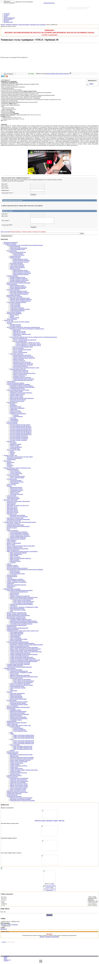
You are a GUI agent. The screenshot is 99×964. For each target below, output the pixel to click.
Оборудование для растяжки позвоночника (18, 519)
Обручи (9, 564)
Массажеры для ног (12, 506)
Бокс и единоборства (12, 706)
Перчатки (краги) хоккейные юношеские (21, 299)
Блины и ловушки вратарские (18, 252)
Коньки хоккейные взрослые (17, 288)
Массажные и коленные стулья (15, 518)
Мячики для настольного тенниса (19, 785)
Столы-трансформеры (16, 447)
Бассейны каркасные (15, 326)
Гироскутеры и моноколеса (17, 408)
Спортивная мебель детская (17, 388)
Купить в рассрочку (50, 73)
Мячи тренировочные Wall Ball (18, 552)
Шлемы (12, 316)
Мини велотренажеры (16, 715)
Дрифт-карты (13, 409)
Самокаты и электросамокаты (18, 413)
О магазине (7, 13)
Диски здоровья (11, 541)
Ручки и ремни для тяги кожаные (22, 600)
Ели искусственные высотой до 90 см (20, 424)
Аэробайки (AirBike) (15, 710)
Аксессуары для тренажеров (14, 669)
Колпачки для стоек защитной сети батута (24, 373)
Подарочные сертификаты (11, 242)
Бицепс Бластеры (14, 593)
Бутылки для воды (12, 527)
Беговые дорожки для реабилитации (16, 612)
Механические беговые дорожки (18, 701)
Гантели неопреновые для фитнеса (19, 533)
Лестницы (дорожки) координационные (17, 548)
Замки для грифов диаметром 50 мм (22, 749)
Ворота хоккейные (15, 246)
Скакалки (9, 577)
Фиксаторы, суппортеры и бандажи (16, 584)
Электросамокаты (18, 416)
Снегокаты (13, 417)
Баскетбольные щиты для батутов (22, 355)
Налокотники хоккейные (13, 295)
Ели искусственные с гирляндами (19, 437)
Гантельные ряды (11, 626)
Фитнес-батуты (17, 335)
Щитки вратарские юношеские (21, 271)
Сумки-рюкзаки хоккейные (17, 310)
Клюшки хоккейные (12, 275)
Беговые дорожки (11, 700)
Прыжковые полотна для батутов (22, 377)
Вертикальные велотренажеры (18, 717)
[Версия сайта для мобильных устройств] (40, 961)
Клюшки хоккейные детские (17, 277)
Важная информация (9, 17)
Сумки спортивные (15, 306)
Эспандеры (10, 587)
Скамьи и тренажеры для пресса (18, 765)
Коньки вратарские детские (20, 259)
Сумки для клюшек (15, 303)
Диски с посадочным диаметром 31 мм (23, 742)
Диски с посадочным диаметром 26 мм (23, 740)
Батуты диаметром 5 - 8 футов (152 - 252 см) (28, 342)
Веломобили (13, 405)
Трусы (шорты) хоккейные (14, 312)
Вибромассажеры (11, 502)
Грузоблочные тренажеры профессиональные (22, 643)
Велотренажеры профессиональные (16, 618)
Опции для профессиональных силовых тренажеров (24, 647)
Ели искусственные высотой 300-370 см (20, 434)
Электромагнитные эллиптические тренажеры (22, 800)
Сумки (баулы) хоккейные (17, 307)
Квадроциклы (10, 462)
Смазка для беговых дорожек (18, 609)
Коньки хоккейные (12, 284)
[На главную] (9, 5)
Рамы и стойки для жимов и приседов (20, 760)
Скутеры (9, 466)
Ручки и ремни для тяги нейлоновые (23, 603)
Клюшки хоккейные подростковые (19, 280)
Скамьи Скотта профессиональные (19, 655)
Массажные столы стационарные (19, 516)
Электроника (13, 605)
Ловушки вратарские (18, 255)
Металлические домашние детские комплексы (22, 387)
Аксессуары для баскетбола (17, 693)
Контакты (6, 20)
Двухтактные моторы (15, 480)
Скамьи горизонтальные (16, 763)
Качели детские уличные (16, 397)
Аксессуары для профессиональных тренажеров (19, 590)
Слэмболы (13, 562)
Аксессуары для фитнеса (13, 523)
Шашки (12, 454)
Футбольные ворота (12, 795)
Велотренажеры (11, 708)
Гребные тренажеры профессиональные (17, 628)
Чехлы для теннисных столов (18, 789)
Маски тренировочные (13, 550)
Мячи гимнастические (16, 554)
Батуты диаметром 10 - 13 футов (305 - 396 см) (28, 344)
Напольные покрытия (13, 629)
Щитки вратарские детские (20, 270)
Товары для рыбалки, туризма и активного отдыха (17, 468)
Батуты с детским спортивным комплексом (24, 339)
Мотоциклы (10, 465)
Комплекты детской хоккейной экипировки (18, 282)
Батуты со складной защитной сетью (23, 346)
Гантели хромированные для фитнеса (20, 536)
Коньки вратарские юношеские (21, 260)
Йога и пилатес (11, 544)
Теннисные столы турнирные (37, 24)
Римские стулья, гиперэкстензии (18, 761)
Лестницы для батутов (19, 360)
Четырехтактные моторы (16, 481)
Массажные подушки (12, 512)
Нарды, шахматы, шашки (13, 449)
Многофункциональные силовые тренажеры (22, 757)
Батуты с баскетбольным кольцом (22, 349)
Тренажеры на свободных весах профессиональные (23, 661)
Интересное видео (7, 959)
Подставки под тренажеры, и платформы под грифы (24, 607)
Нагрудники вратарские (16, 263)
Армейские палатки (15, 491)
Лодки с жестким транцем (17, 477)
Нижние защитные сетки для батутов (23, 363)
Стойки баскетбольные (16, 697)
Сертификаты (6, 956)
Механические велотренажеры (18, 711)
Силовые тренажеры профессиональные (17, 641)
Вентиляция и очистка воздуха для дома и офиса (20, 456)
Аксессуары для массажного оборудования (18, 501)
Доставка (6, 15)
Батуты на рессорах (18, 348)
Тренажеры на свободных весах (18, 772)
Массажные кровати (12, 509)
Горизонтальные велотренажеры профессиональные (24, 622)
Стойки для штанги (15, 771)
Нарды (12, 451)
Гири (11, 732)
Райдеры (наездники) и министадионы (17, 792)
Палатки (9, 486)
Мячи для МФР (14, 555)
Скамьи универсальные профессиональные (21, 657)
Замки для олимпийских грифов (18, 639)
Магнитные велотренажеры (17, 712)
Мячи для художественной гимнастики (20, 558)
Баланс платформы (15, 572)
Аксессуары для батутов (16, 353)
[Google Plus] (7, 76)
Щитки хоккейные (12, 319)
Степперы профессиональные (15, 665)
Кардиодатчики (14, 594)
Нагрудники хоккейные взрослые (19, 294)
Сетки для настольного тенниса (18, 788)
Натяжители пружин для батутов (22, 362)
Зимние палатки (14, 493)
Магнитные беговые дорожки (18, 703)
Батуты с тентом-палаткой (20, 352)
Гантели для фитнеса (12, 530)
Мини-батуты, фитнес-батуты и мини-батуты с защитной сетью (27, 328)
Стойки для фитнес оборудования (16, 580)
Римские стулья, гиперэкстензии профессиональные (24, 650)
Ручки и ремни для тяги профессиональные (21, 598)
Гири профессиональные (16, 633)
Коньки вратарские (15, 257)
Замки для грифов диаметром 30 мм (22, 747)
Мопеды (9, 463)
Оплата (6, 16)
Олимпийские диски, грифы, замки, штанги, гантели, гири (22, 630)
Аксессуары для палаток (16, 494)
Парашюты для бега (12, 565)
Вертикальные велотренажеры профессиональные (23, 621)
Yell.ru (52, 883)
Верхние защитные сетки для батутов (23, 356)
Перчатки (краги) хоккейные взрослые (20, 300)
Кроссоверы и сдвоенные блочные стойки (21, 754)
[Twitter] (3, 76)
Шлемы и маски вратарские (17, 267)
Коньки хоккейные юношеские (18, 287)
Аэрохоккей (13, 442)
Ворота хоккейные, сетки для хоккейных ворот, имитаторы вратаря (25, 245)
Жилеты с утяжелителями (14, 543)
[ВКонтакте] (2, 76)
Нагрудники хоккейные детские (18, 291)
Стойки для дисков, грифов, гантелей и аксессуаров (24, 770)
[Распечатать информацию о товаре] (70, 73)
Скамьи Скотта (14, 767)
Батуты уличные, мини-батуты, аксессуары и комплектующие (23, 327)
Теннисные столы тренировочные (19, 781)
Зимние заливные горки (16, 395)
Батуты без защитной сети (20, 338)
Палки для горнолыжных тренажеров (20, 683)
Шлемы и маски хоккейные (14, 313)
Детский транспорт (12, 402)
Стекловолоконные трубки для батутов (23, 378)
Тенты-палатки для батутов (20, 366)
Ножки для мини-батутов (20, 374)
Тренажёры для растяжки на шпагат (16, 790)
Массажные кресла (12, 508)
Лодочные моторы (12, 479)
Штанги (12, 750)
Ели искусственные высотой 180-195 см (20, 430)
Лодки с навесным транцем (17, 476)
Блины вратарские (18, 253)
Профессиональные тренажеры (12, 589)
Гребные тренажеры (12, 724)
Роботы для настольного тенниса (19, 783)
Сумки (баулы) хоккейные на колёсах (20, 309)
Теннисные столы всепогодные (18, 779)
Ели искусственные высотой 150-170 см (20, 429)
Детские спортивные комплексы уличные (18, 390)
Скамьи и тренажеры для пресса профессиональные (24, 654)
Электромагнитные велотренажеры (19, 714)
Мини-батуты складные (19, 331)
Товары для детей (8, 320)
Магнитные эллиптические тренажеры (20, 799)
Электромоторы (14, 483)
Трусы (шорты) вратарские (17, 266)
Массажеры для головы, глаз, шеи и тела (17, 505)
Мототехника (7, 461)
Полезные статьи (8, 22)
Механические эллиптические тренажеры (21, 797)
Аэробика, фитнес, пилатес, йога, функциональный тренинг (20, 522)
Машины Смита (14, 756)
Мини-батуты (16, 330)
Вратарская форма (12, 250)
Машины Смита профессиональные (19, 646)
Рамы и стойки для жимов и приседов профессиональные (25, 648)
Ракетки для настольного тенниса (19, 786)
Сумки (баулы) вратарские (17, 264)
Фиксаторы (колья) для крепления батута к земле (26, 367)
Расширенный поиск (49, 3)
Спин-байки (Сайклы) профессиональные (21, 623)
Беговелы (12, 403)
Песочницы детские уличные (18, 399)
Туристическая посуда (13, 497)
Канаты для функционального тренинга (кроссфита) (21, 545)
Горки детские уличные (16, 391)
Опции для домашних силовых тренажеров (21, 758)
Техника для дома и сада (10, 455)
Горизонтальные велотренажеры (18, 718)
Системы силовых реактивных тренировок (18, 664)
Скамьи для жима (14, 764)
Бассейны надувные (15, 324)
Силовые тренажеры (12, 753)
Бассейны (9, 323)
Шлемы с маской (14, 317)
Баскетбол (9, 692)
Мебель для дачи (11, 484)
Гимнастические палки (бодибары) (16, 538)
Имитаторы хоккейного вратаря (18, 248)
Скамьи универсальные (16, 768)
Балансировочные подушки (17, 573)
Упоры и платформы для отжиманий (16, 582)
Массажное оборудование (11, 500)
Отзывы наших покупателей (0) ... (13, 200)
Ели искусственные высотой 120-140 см (20, 427)
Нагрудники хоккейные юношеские (19, 292)
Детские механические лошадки (15, 383)
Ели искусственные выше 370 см (19, 435)
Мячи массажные (14, 559)
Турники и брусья (15, 774)
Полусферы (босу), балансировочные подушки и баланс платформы (25, 569)
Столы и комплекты (15, 472)
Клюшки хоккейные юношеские (18, 278)
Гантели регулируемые (19, 729)
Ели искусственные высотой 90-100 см (20, 426)
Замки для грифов (15, 744)
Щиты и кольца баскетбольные (18, 699)
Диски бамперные (15, 636)
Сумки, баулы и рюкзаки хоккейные (16, 302)
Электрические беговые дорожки (19, 704)
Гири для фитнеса (11, 540)
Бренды (5, 957)
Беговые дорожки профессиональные (17, 614)
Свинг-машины (11, 504)
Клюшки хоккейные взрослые (18, 281)
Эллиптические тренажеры (14, 796)
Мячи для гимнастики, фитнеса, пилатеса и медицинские (22, 551)
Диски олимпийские (15, 637)
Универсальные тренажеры (14, 793)
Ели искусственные (12, 423)
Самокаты (16, 415)
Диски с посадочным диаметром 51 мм (23, 743)
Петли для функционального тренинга (17, 568)
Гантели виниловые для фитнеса (18, 532)
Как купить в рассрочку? (62, 73)
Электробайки (14, 419)
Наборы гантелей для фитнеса (18, 537)
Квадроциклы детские (16, 412)
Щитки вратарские (15, 268)
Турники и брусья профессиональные (20, 662)
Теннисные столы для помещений (19, 778)
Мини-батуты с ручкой (19, 332)
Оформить (49, 915)
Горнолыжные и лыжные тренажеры (16, 722)
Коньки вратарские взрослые (21, 262)
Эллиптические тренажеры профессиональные (19, 667)
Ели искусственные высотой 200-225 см (20, 431)
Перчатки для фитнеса (13, 566)
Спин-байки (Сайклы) (16, 719)
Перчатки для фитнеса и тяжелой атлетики (21, 685)
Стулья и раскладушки (16, 473)
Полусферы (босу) (15, 571)
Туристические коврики (13, 498)
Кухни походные (14, 470)
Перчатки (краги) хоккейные (14, 296)
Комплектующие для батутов (18, 369)
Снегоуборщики (11, 459)
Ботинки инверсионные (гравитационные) (18, 526)
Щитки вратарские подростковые (22, 273)
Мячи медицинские (15, 561)
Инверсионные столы (13, 751)
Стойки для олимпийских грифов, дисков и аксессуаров (25, 660)
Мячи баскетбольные (15, 694)
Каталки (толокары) (15, 410)
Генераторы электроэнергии (14, 458)
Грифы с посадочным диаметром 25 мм (23, 735)
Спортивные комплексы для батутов (23, 365)
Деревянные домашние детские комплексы (21, 385)
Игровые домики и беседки (17, 394)
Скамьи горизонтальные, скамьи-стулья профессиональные (26, 651)
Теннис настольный (23, 24)
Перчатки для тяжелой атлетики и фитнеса (21, 604)
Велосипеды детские (15, 406)
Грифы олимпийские (15, 635)
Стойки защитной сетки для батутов (22, 380)
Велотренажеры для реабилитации (16, 616)
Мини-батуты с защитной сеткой (22, 334)
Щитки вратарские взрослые (20, 274)
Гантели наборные (15, 726)
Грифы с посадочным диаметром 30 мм (23, 736)
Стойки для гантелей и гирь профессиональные (22, 658)
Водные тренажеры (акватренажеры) (17, 625)
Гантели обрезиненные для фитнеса (19, 534)
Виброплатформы (11, 721)
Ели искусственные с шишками (18, 440)
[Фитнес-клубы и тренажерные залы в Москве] (49, 882)
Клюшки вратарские (15, 256)
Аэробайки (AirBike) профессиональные (20, 619)
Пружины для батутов (19, 376)
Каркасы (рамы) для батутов (20, 371)
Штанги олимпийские (16, 640)
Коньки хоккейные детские (17, 285)
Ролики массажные (12, 576)
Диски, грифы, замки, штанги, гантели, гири (19, 725)
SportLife (4, 942)
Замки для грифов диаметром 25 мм (22, 746)
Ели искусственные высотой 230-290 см (20, 433)
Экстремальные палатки (16, 490)
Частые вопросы (8, 19)
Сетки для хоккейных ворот (17, 249)
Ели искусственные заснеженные (19, 438)
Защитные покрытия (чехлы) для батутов (24, 358)
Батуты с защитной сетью (20, 341)
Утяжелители (10, 583)
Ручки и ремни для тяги (16, 678)
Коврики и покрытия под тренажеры (20, 596)
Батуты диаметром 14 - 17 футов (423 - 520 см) (28, 345)
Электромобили (14, 420)
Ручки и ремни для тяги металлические (23, 601)
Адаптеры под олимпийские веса (19, 591)
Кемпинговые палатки (16, 487)
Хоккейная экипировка (10, 243)
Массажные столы (12, 513)
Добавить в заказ (40, 73)
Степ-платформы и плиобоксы (15, 579)
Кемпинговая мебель (12, 469)
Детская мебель (11, 381)
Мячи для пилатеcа (15, 557)
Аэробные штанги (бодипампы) (15, 525)
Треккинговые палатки (16, 488)
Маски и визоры (14, 314)
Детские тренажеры (12, 422)
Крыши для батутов (18, 359)
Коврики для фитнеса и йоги (14, 547)
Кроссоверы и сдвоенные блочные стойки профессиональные (26, 644)
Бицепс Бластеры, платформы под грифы (21, 672)
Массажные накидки (12, 511)
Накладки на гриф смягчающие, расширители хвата (24, 597)
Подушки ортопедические (14, 520)
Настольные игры (15, 448)
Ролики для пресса (12, 575)
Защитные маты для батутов (20, 370)
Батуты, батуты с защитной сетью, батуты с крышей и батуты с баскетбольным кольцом (33, 337)
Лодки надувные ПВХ (13, 474)
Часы (11, 611)
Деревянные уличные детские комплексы (21, 392)
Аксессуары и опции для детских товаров (18, 321)
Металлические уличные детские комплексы (22, 398)
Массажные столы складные (17, 515)
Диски (12, 739)
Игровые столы (11, 441)
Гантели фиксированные (16, 632)
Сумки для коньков (15, 305)
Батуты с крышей (17, 351)
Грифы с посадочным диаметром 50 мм (23, 738)
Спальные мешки (11, 495)
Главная (3, 24)
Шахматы (12, 452)
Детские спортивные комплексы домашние (18, 384)
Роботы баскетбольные (16, 696)
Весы (8, 529)
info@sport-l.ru (4, 929)
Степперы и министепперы (14, 775)
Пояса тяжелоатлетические (17, 608)
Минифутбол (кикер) (15, 444)
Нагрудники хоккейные (13, 289)
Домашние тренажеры (11, 24)
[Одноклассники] (5, 76)
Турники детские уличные (17, 401)
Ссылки (5, 958)
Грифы (12, 733)
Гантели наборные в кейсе (20, 731)
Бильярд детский (14, 445)
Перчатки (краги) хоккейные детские (20, 298)
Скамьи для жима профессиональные (20, 653)
